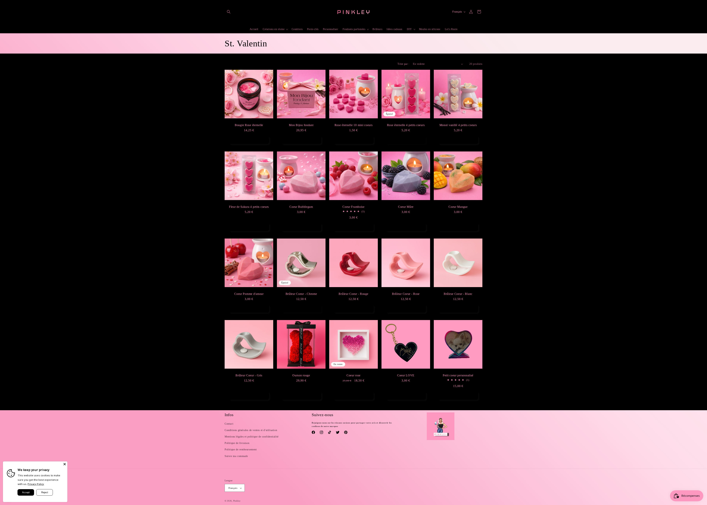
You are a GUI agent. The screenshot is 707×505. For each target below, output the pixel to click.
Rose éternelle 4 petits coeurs (406, 125)
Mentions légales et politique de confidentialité (252, 436)
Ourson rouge (301, 375)
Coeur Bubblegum (301, 206)
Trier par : (403, 64)
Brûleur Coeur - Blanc (458, 293)
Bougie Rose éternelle (249, 125)
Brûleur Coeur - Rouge (353, 293)
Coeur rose (353, 375)
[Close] (64, 464)
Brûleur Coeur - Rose (406, 293)
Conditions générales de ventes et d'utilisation (251, 430)
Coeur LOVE (405, 375)
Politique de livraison (237, 443)
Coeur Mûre (406, 206)
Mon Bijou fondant (301, 125)
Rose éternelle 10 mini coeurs (354, 125)
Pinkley (237, 501)
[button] (229, 12)
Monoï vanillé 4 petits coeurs (458, 125)
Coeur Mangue (458, 206)
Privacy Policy (36, 484)
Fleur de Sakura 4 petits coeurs (249, 206)
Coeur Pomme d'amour (249, 293)
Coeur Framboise (353, 206)
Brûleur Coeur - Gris (248, 375)
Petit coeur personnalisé (458, 375)
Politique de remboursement (241, 449)
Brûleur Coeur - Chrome (301, 293)
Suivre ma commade (236, 456)
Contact (229, 423)
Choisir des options (301, 139)
